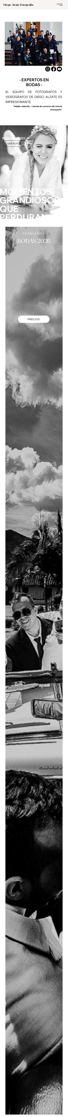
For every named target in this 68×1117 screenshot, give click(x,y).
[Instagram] (47, 69)
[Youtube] (59, 69)
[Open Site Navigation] (59, 4)
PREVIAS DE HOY (14, 138)
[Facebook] (53, 69)
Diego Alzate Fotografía (18, 4)
